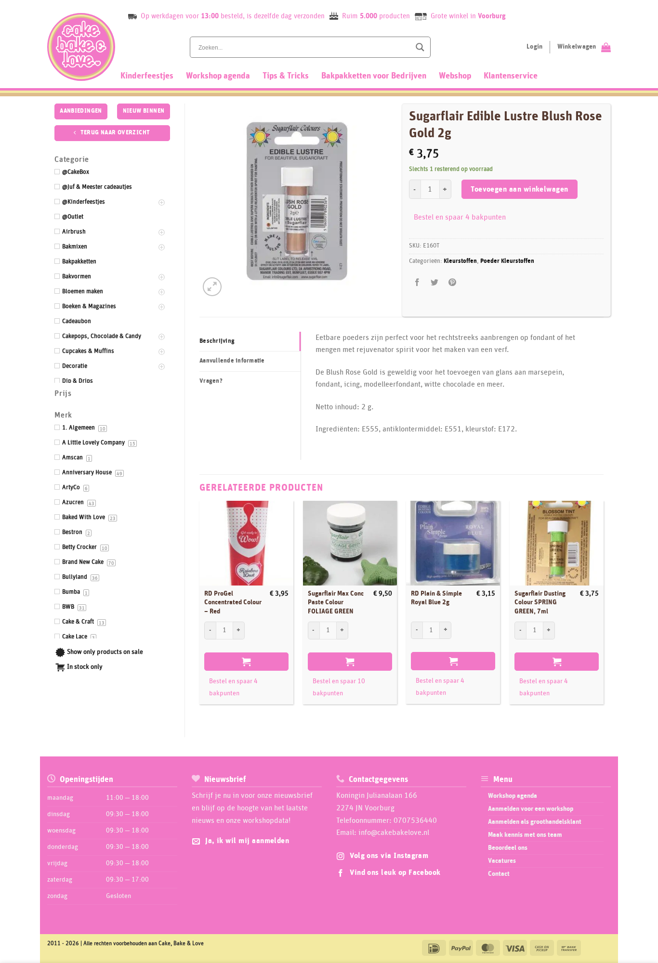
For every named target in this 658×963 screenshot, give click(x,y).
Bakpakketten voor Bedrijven (373, 76)
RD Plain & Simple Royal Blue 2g (436, 598)
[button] (212, 286)
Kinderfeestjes (146, 76)
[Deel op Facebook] (417, 283)
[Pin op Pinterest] (452, 283)
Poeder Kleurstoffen (507, 261)
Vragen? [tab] (211, 381)
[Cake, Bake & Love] (81, 47)
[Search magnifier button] (420, 47)
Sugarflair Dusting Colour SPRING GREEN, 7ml (540, 602)
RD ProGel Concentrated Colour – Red (233, 602)
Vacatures (502, 861)
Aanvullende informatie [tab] (232, 361)
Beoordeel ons (507, 848)
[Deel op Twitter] (435, 283)
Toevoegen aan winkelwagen (519, 189)
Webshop (455, 76)
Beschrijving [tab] (217, 341)
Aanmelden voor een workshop (530, 809)
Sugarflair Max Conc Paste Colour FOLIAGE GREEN (336, 602)
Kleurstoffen (460, 261)
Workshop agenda (218, 76)
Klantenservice (511, 76)
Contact (499, 874)
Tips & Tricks (286, 76)
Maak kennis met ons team (525, 835)
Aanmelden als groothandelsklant (534, 822)
